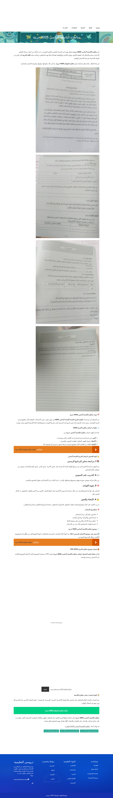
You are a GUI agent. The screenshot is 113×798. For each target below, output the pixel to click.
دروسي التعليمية (23, 762)
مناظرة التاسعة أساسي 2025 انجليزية (77, 726)
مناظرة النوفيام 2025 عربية (51, 731)
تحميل (45, 689)
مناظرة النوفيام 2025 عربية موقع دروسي (61, 689)
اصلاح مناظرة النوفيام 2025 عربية (89, 731)
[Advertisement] (60, 12)
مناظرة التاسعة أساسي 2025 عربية (69, 731)
